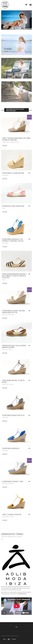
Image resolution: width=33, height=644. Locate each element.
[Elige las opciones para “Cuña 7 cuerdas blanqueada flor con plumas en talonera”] (30, 138)
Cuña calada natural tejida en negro (13, 381)
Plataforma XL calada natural (13, 173)
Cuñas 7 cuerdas (9, 142)
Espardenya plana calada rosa (13, 206)
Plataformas (5, 175)
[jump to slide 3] (18, 28)
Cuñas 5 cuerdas (9, 384)
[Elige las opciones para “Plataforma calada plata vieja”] (30, 415)
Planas (3, 208)
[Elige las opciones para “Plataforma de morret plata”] (30, 481)
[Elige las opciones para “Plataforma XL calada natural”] (30, 173)
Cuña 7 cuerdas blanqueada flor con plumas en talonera (15, 139)
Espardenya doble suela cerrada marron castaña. (14, 346)
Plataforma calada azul (11, 448)
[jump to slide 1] (15, 28)
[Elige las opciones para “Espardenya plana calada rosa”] (30, 206)
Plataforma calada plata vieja (13, 415)
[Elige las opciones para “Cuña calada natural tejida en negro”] (30, 380)
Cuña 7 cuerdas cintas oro (11, 515)
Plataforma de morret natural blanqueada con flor (13, 312)
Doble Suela (5, 349)
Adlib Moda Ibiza (22, 593)
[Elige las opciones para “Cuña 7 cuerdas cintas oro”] (30, 514)
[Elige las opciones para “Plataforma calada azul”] (30, 448)
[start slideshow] (13, 28)
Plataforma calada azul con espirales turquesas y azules (12, 240)
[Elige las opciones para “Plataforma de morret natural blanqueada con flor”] (30, 310)
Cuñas (3, 142)
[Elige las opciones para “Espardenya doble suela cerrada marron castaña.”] (30, 345)
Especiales (16, 142)
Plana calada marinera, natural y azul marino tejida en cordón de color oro (14, 276)
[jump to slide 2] (16, 28)
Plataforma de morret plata (12, 482)
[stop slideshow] (20, 28)
